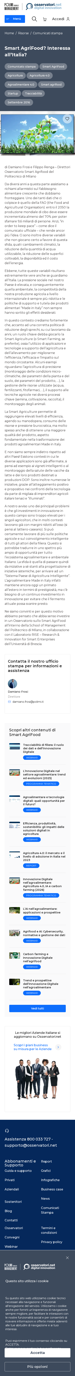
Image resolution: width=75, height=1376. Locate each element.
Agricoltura (15, 75)
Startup (13, 93)
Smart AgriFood (53, 66)
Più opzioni (37, 1367)
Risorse (23, 33)
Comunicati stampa (47, 33)
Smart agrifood (51, 84)
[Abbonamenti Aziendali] (58, 1047)
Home (9, 33)
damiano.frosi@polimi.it (28, 701)
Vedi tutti (37, 1008)
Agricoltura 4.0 (40, 75)
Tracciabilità (33, 93)
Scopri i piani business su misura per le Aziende (33, 1047)
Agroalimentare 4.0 (21, 84)
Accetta (37, 1353)
